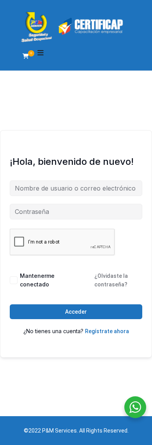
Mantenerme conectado (37, 280)
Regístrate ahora (107, 331)
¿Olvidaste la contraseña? (111, 280)
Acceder (76, 312)
